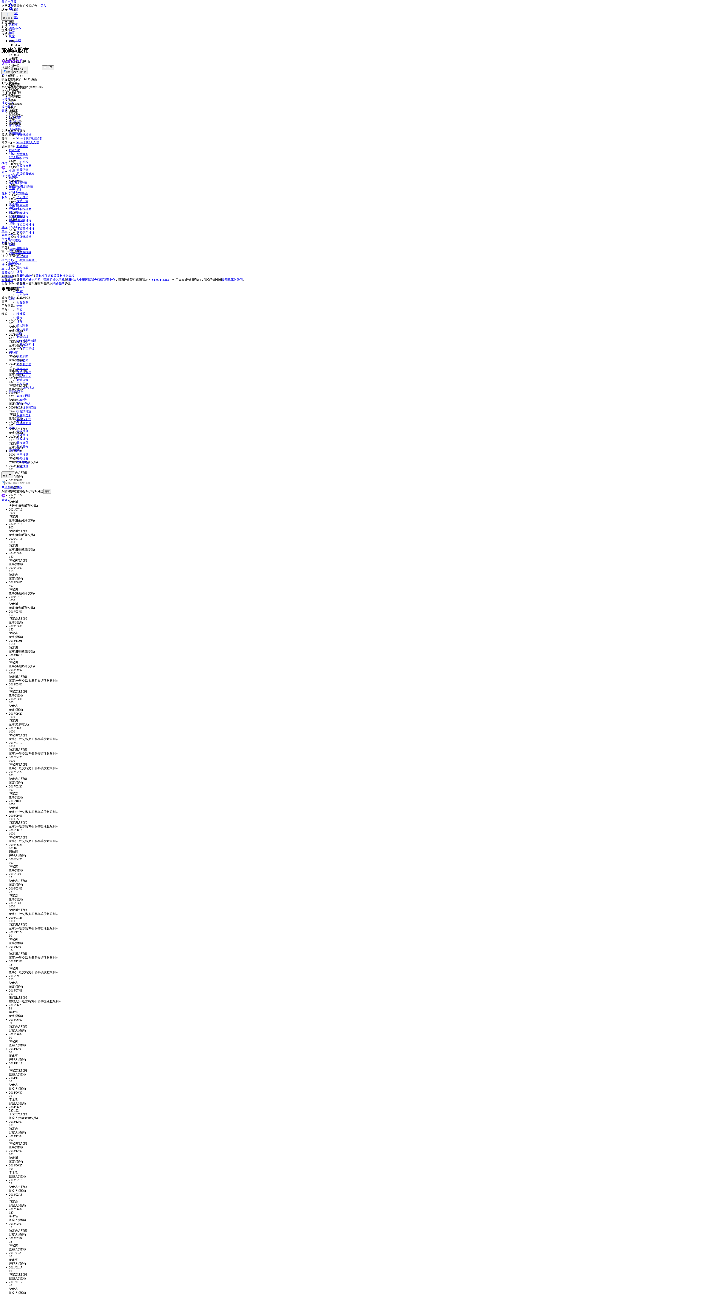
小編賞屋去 (23, 376)
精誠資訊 (58, 283)
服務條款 (26, 275)
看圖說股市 (23, 419)
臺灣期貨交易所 (53, 279)
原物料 (20, 287)
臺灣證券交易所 (29, 279)
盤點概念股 (23, 415)
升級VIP (6, 500)
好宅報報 (22, 368)
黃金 (19, 317)
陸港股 (20, 313)
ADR (19, 291)
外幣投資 (22, 458)
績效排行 (22, 438)
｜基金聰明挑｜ (26, 344)
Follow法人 (23, 403)
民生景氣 (22, 329)
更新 (47, 491)
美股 (19, 310)
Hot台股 (21, 399)
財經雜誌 (22, 336)
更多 (5, 475)
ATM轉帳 (22, 462)
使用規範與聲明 (232, 279)
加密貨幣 (22, 294)
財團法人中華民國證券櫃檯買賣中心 (91, 279)
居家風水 (22, 384)
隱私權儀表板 (66, 275)
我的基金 (22, 446)
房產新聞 (22, 356)
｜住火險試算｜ (26, 387)
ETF (19, 306)
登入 (43, 5)
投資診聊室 (23, 411)
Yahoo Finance (160, 279)
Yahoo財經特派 (26, 340)
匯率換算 (22, 454)
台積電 (13, 262)
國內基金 (22, 431)
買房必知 (22, 360)
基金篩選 (22, 442)
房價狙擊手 (23, 372)
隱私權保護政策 (46, 275)
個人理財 (22, 325)
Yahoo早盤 (23, 395)
